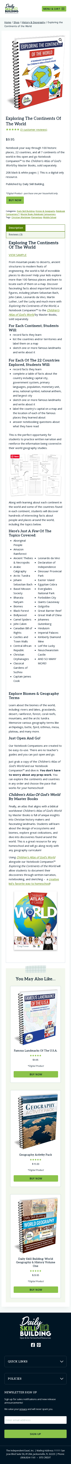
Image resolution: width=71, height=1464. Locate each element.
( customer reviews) (33, 129)
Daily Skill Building (25, 211)
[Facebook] (32, 1345)
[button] (60, 40)
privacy (23, 1409)
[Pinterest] (39, 1345)
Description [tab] (16, 227)
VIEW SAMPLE (18, 255)
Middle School (49, 217)
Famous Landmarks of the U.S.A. (35, 1050)
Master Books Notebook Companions (38, 214)
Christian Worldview (20, 217)
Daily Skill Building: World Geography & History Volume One (35, 1262)
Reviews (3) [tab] (15, 234)
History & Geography (45, 211)
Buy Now (15, 200)
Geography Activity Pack (35, 1154)
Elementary (36, 217)
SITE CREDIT (45, 1457)
